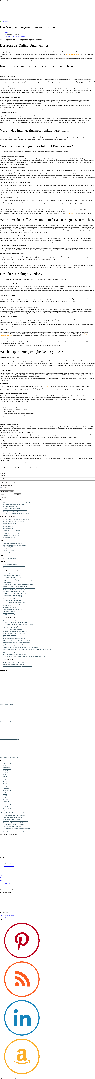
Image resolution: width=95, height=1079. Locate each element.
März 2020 (5, 799)
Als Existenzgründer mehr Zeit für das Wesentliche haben (16, 640)
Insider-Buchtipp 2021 (8, 547)
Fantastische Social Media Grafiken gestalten (13, 591)
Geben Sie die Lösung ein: (6, 485)
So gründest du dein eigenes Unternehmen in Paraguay (16, 519)
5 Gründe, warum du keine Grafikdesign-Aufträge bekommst (17, 580)
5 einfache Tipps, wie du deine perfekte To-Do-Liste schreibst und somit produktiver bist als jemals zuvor (27, 649)
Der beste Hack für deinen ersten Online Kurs (13, 664)
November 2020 (7, 790)
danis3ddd (5, 32)
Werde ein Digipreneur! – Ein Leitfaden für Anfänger (15, 620)
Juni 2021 (5, 778)
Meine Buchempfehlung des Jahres (11, 548)
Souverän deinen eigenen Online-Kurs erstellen (14, 662)
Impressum (2, 875)
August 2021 (6, 774)
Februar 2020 (6, 801)
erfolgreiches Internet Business (47, 60)
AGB (1, 880)
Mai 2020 (5, 797)
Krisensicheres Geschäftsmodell (10, 511)
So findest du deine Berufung (10, 506)
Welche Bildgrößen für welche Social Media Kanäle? (15, 589)
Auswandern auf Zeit (8, 528)
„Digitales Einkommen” (8, 550)
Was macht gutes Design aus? (10, 607)
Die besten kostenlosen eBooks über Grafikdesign (14, 545)
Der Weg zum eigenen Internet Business (12, 667)
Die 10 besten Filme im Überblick (11, 558)
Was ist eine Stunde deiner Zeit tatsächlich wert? (14, 654)
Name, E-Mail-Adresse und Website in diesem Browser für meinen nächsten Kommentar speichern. (25, 482)
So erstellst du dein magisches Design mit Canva (14, 604)
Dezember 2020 (6, 788)
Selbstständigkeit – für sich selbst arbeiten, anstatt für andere (17, 502)
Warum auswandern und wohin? (10, 525)
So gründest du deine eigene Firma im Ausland (14, 521)
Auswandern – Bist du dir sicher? (11, 537)
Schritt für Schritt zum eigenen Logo (11, 605)
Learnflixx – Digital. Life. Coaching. (11, 508)
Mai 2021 (5, 779)
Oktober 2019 (6, 806)
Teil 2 (18, 533)
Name (3, 475)
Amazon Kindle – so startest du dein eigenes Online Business (17, 666)
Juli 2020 (5, 794)
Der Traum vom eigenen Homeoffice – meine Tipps (15, 510)
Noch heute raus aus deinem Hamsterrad (12, 629)
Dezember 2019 (6, 803)
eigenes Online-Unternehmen (72, 54)
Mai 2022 (5, 765)
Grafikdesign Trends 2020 (9, 614)
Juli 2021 (5, 776)
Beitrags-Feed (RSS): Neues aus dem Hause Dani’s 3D (14, 813)
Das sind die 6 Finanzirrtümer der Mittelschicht (14, 566)
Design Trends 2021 (7, 582)
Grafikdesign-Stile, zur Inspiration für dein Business (15, 579)
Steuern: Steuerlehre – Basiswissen (11, 567)
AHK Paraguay (3, 917)
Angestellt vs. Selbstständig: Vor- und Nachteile (14, 504)
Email (3, 478)
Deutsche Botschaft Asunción (7, 915)
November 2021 (7, 769)
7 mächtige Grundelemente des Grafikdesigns (13, 824)
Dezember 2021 (6, 767)
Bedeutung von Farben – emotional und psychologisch (16, 586)
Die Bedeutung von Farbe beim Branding (12, 577)
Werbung (46, 386)
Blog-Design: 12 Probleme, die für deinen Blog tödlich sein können (19, 588)
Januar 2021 (6, 786)
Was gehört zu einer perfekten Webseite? (12, 600)
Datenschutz (3, 877)
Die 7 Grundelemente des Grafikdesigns (12, 573)
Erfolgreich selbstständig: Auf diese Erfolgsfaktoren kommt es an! (18, 644)
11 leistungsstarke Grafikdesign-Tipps (12, 575)
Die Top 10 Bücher (7, 552)
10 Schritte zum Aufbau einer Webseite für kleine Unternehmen (18, 624)
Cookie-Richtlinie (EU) (5, 883)
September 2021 (7, 772)
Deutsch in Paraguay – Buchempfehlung (12, 543)
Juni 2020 (5, 795)
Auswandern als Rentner (9, 532)
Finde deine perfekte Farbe (9, 598)
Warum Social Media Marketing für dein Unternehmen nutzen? (18, 626)
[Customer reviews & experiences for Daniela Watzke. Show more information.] (6, 910)
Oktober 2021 (6, 770)
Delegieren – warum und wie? (10, 652)
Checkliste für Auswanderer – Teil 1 (11, 535)
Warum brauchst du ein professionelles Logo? (13, 597)
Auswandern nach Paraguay (9, 523)
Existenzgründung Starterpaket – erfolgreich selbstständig (16, 642)
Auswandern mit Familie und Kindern (12, 530)
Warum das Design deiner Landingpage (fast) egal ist (15, 602)
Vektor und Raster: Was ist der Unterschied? (13, 595)
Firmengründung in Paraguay (10, 635)
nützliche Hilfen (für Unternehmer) (11, 36)
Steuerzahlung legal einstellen (10, 564)
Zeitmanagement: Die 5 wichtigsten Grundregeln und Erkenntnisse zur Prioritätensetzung (24, 656)
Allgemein (22, 36)
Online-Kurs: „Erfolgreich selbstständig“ (7, 721)
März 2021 (5, 783)
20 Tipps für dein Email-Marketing (11, 627)
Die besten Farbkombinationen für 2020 (12, 609)
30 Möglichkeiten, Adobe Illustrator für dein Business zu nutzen (18, 584)
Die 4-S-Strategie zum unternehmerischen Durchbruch (15, 651)
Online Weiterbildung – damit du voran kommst (14, 633)
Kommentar (3, 473)
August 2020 (6, 792)
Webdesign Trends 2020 (8, 613)
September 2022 (7, 763)
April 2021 (5, 781)
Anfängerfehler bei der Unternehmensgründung (14, 638)
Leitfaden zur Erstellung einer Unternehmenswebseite (15, 622)
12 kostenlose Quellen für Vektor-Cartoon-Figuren (15, 593)
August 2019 (6, 810)
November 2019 (7, 804)
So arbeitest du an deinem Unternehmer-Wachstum (15, 631)
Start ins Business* (18, 60)
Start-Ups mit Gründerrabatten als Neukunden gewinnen (16, 645)
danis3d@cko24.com (9, 866)
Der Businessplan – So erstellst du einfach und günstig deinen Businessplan (20, 647)
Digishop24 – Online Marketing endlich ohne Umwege (16, 513)
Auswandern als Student (8, 526)
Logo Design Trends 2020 (9, 611)
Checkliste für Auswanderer (9, 533)
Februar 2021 (6, 785)
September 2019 (7, 808)
